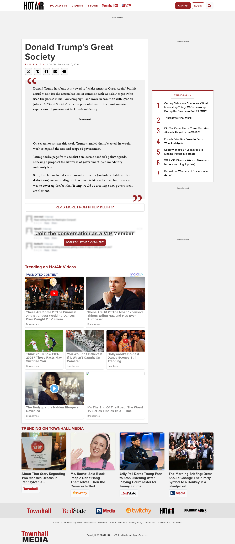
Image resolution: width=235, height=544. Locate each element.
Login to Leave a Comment (85, 242)
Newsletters (90, 522)
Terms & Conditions (118, 522)
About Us (57, 522)
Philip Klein (35, 64)
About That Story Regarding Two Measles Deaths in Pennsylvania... (43, 478)
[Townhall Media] (35, 536)
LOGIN (198, 5)
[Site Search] (209, 5)
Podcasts (58, 5)
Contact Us (149, 522)
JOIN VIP (183, 5)
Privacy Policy (135, 522)
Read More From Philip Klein (83, 207)
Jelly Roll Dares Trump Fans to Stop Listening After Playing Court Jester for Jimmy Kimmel (141, 480)
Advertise (102, 522)
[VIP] (127, 5)
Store (93, 5)
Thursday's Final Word (177, 118)
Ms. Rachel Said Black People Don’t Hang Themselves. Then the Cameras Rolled (88, 480)
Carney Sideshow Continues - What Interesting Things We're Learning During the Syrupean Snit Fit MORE (186, 107)
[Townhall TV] (111, 5)
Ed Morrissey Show (73, 522)
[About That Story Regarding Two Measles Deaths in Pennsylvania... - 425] (44, 451)
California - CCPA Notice (170, 522)
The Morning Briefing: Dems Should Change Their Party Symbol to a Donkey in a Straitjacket (190, 480)
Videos (77, 5)
